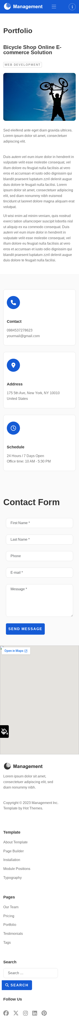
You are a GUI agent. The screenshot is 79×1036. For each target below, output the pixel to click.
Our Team (10, 907)
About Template (15, 842)
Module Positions (16, 869)
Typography (12, 878)
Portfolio (9, 925)
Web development (23, 64)
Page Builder (13, 851)
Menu (54, 6)
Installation (11, 860)
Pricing (8, 916)
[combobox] (30, 973)
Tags (7, 942)
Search (19, 985)
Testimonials (13, 933)
